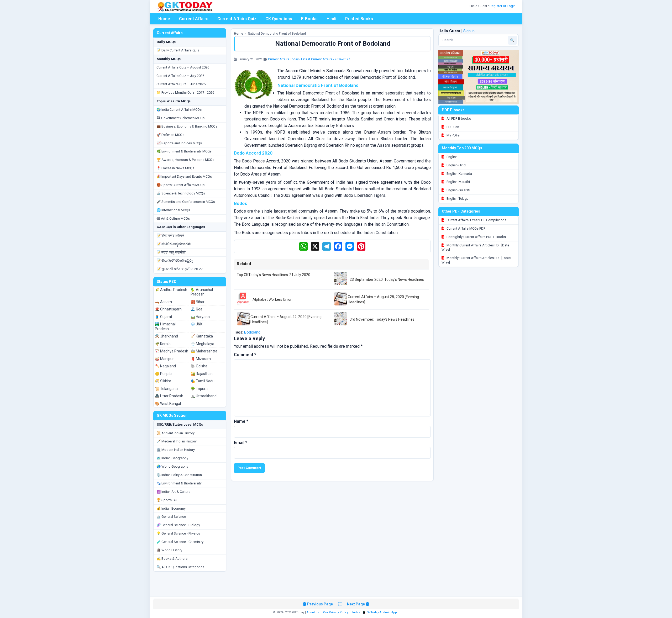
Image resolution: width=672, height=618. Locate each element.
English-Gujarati (458, 190)
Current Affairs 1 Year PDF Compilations (476, 220)
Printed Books (359, 18)
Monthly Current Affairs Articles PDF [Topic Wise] (476, 260)
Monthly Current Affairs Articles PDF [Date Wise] (475, 247)
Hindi (331, 18)
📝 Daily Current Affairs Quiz (177, 50)
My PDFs (453, 135)
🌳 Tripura (199, 389)
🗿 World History (169, 550)
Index (356, 612)
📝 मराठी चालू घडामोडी (171, 252)
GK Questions (278, 18)
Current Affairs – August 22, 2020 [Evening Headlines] (286, 319)
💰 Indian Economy (171, 508)
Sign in (469, 31)
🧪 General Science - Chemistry (179, 542)
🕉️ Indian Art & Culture (173, 492)
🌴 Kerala (163, 344)
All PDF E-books (458, 118)
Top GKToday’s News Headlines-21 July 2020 (273, 275)
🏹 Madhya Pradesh (171, 351)
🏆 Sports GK (166, 500)
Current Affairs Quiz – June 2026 (181, 84)
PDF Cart (452, 127)
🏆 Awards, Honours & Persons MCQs (185, 160)
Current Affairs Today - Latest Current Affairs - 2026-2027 (309, 59)
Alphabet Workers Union (272, 299)
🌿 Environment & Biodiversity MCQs (184, 151)
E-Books (309, 18)
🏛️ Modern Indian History (175, 450)
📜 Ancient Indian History (175, 433)
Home (164, 18)
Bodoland (252, 332)
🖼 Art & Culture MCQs (173, 218)
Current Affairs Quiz (236, 18)
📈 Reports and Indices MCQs (179, 143)
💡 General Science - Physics (178, 533)
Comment (245, 354)
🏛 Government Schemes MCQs (180, 118)
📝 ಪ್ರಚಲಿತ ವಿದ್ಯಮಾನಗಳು (173, 244)
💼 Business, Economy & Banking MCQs (186, 126)
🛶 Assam (163, 302)
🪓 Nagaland (165, 366)
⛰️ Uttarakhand (204, 396)
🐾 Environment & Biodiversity (179, 483)
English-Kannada (459, 174)
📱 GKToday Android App (380, 612)
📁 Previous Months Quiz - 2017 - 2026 (185, 92)
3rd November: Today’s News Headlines (382, 319)
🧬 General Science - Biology (178, 525)
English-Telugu (457, 198)
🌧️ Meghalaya (202, 344)
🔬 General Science (171, 517)
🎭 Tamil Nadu (202, 381)
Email (240, 442)
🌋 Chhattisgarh (168, 309)
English (452, 157)
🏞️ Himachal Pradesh (165, 326)
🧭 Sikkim (163, 381)
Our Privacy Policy (335, 612)
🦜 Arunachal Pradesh (202, 292)
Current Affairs (193, 18)
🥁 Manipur (164, 359)
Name (241, 421)
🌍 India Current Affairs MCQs (179, 110)
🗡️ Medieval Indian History (176, 441)
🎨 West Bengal (168, 404)
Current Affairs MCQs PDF (465, 228)
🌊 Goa (196, 309)
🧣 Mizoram (201, 359)
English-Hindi (456, 165)
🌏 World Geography (172, 466)
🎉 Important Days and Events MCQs (184, 176)
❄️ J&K (196, 324)
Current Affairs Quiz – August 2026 (182, 67)
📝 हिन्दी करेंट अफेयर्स (170, 235)
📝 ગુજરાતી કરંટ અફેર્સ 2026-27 (179, 269)
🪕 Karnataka (202, 336)
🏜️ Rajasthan (202, 374)
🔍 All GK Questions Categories (180, 567)
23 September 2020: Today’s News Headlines (387, 279)
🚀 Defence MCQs (170, 135)
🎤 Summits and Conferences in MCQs (185, 202)
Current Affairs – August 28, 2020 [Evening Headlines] (383, 299)
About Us (313, 612)
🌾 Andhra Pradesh (171, 290)
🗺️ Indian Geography (172, 458)
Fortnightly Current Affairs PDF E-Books (476, 237)
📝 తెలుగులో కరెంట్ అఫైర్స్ (174, 260)
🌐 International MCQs (173, 210)
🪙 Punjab (163, 374)
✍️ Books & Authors (171, 559)
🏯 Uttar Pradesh (169, 396)
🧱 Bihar (197, 302)
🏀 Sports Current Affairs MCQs (180, 185)
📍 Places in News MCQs (175, 168)
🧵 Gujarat (163, 317)
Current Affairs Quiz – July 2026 (180, 76)
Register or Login (503, 6)
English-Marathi (458, 182)
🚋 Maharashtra (204, 351)
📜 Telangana (166, 389)
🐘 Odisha (199, 366)
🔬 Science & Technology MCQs (180, 193)
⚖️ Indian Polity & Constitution (179, 475)
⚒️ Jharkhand (166, 336)
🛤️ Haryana (200, 317)
